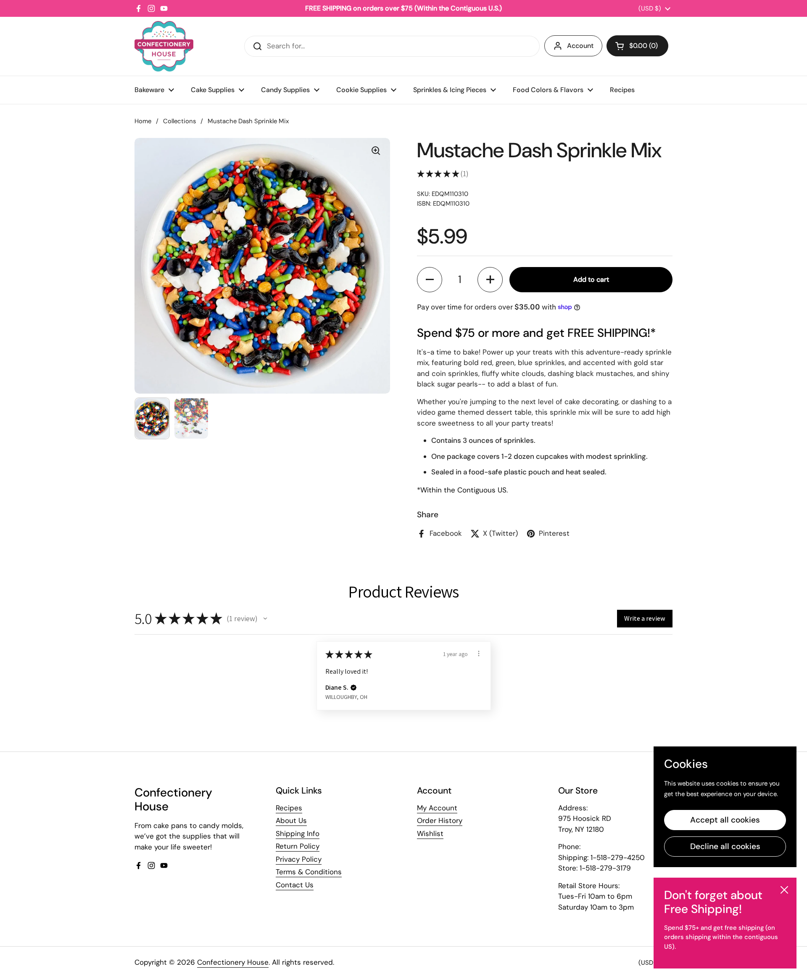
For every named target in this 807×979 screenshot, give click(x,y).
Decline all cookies (725, 846)
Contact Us (295, 884)
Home (142, 121)
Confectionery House (233, 962)
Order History (439, 820)
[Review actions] (479, 653)
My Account (437, 807)
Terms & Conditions (309, 871)
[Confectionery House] (163, 46)
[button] (637, 45)
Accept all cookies (725, 820)
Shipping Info (297, 833)
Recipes (289, 807)
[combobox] (392, 46)
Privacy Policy (299, 859)
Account (580, 45)
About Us (291, 820)
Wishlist (430, 833)
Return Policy (297, 846)
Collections (179, 121)
